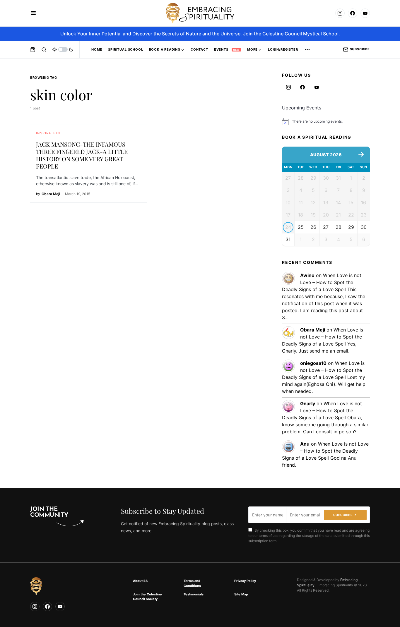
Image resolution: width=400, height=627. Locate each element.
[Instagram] (340, 13)
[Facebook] (352, 13)
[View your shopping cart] (32, 49)
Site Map (241, 594)
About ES (140, 581)
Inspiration (48, 133)
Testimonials (194, 594)
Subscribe (360, 49)
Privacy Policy (245, 581)
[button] (33, 13)
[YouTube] (365, 13)
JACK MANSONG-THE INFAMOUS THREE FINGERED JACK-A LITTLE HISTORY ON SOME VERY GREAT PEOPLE (82, 155)
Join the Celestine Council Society (147, 596)
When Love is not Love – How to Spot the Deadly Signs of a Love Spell (321, 282)
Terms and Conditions (192, 583)
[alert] (326, 121)
